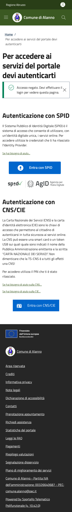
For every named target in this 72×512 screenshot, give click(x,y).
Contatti (11, 406)
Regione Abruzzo (15, 5)
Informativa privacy (19, 382)
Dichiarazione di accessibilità (25, 398)
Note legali (13, 390)
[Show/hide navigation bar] (6, 17)
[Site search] (63, 17)
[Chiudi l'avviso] (64, 90)
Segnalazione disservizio (22, 462)
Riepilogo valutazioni (20, 454)
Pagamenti (13, 446)
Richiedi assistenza (18, 422)
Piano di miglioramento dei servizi (28, 470)
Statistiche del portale (21, 430)
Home (9, 34)
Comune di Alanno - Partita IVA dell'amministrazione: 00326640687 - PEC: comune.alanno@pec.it (35, 485)
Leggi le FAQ (14, 438)
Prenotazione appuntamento (25, 414)
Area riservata (15, 365)
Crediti (10, 374)
